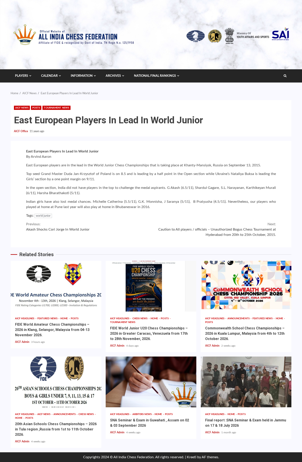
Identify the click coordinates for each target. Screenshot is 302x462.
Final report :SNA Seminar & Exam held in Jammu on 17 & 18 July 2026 (246, 382)
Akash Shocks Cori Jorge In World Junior (58, 226)
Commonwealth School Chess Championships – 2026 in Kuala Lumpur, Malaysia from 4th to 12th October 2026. (246, 286)
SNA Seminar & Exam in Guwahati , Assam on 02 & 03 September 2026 (151, 382)
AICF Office (21, 131)
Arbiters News (142, 414)
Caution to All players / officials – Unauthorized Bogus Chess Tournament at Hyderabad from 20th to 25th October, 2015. (217, 229)
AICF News (22, 108)
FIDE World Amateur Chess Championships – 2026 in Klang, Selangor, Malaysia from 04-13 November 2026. (56, 286)
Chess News (140, 318)
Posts (36, 108)
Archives (113, 75)
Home (64, 318)
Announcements (238, 318)
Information (82, 75)
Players (21, 75)
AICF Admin (22, 342)
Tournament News (56, 108)
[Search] (285, 76)
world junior (43, 215)
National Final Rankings (155, 75)
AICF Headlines (25, 318)
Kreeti (191, 457)
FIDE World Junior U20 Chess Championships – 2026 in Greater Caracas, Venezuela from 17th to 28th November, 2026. (151, 286)
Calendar (49, 75)
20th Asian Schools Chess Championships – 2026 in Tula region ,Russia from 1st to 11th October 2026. (56, 382)
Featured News (47, 318)
